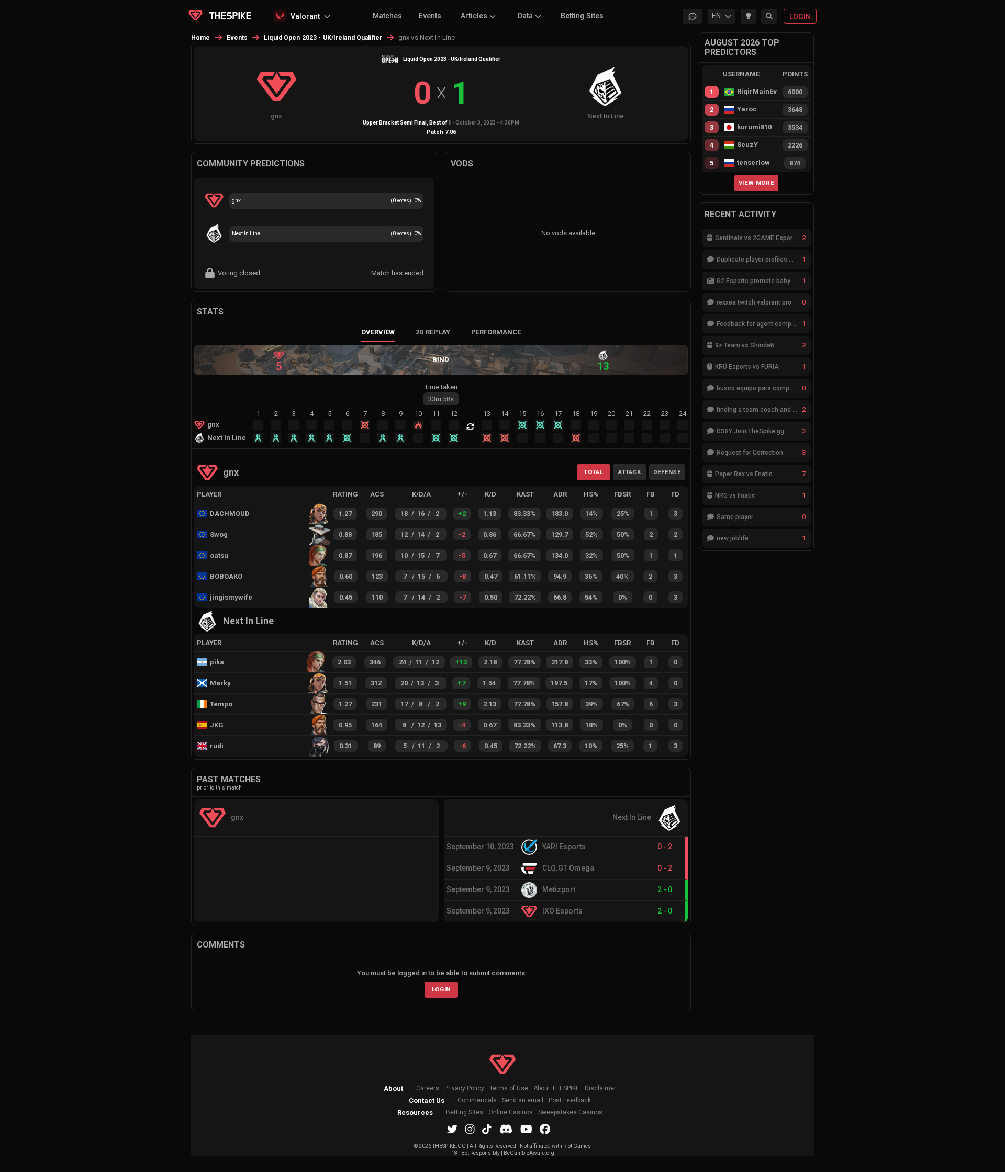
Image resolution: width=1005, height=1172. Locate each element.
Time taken (441, 387)
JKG (217, 725)
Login (441, 989)
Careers (427, 1088)
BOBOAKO (226, 576)
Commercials (477, 1100)
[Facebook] (545, 1129)
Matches (387, 16)
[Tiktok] (487, 1129)
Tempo (221, 704)
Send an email (522, 1100)
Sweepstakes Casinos (570, 1112)
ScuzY (747, 145)
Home (200, 37)
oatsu (219, 555)
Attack (629, 472)
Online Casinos (510, 1112)
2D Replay (433, 332)
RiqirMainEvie (757, 91)
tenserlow (753, 162)
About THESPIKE (556, 1088)
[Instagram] (470, 1129)
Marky (220, 683)
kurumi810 (754, 127)
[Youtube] (526, 1129)
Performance (496, 332)
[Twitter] (452, 1129)
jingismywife (229, 597)
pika (217, 662)
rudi (217, 746)
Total (593, 472)
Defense (667, 472)
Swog (219, 534)
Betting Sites (582, 16)
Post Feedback (570, 1100)
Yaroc (747, 109)
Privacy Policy (464, 1088)
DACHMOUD (229, 513)
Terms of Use (508, 1088)
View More (756, 182)
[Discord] (505, 1129)
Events (430, 16)
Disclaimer (600, 1088)
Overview (378, 332)
